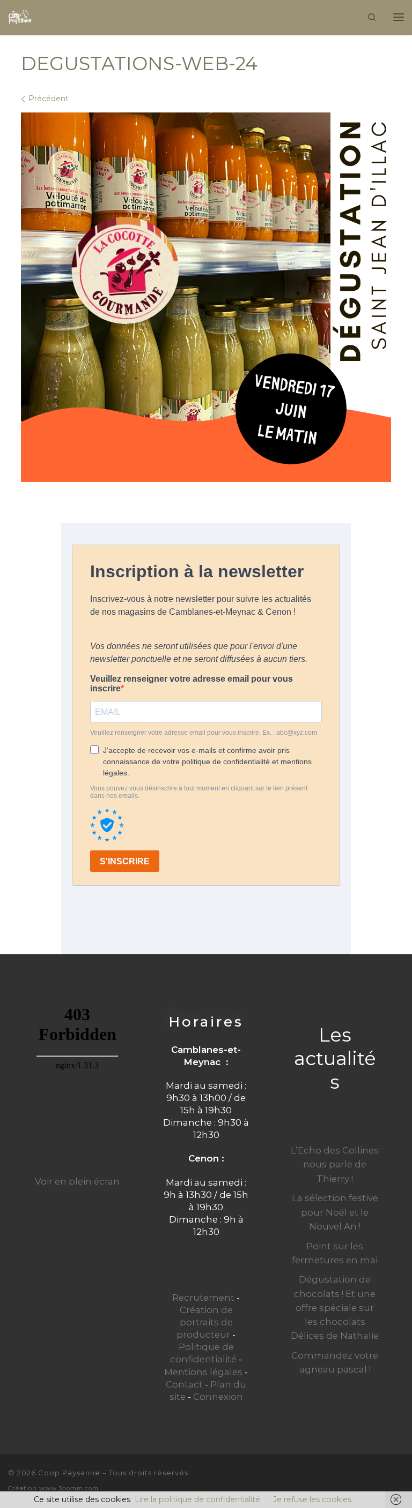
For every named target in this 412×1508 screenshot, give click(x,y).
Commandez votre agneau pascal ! (334, 1362)
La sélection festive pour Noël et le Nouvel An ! (335, 1212)
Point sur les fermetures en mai (335, 1253)
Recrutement (203, 1297)
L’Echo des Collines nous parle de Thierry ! (335, 1164)
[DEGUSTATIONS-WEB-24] (206, 297)
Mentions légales (203, 1372)
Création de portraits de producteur (204, 1322)
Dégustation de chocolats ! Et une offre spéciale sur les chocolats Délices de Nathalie (335, 1307)
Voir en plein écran (77, 1181)
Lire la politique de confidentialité (197, 1499)
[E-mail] (363, 1480)
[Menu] (398, 16)
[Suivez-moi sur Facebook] (381, 1480)
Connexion (218, 1396)
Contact (184, 1384)
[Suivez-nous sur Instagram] (399, 1480)
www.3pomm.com (69, 1488)
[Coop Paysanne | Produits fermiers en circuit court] (20, 15)
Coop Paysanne (69, 1472)
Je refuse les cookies (312, 1499)
